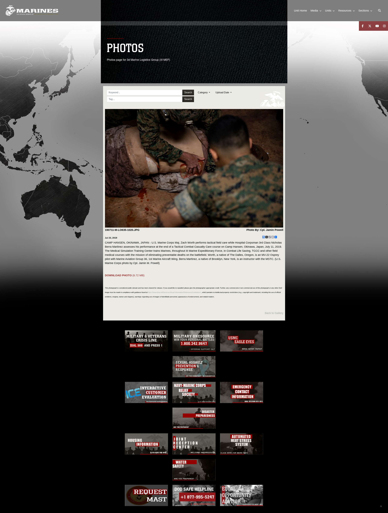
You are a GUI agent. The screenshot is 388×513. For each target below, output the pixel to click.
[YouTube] (377, 26)
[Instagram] (384, 26)
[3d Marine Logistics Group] (31, 10)
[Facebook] (362, 26)
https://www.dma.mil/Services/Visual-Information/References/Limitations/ (174, 292)
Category (203, 92)
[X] (369, 26)
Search (188, 92)
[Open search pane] (379, 10)
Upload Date (223, 92)
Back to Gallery (274, 313)
